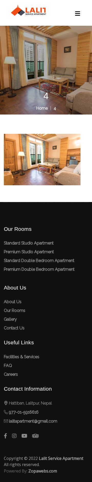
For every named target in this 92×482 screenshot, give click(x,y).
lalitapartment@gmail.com (33, 421)
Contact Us (14, 328)
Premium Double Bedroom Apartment (39, 269)
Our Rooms (14, 310)
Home (42, 108)
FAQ (8, 365)
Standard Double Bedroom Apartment (39, 260)
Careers (11, 374)
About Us (12, 301)
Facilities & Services (21, 356)
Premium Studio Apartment (29, 251)
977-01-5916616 (24, 412)
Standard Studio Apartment (29, 243)
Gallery (10, 319)
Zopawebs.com (42, 471)
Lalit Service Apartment (61, 458)
